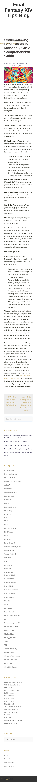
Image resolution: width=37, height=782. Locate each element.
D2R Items (7, 717)
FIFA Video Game (10, 528)
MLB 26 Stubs (9, 701)
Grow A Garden (9, 550)
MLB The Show (9, 593)
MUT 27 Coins (9, 698)
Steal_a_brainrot (9, 638)
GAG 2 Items (8, 715)
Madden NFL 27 (9, 579)
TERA (6, 641)
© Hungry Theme (7, 779)
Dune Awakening (10, 507)
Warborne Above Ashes (12, 656)
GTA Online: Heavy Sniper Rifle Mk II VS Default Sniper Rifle (11, 402)
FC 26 (6, 524)
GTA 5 (6, 561)
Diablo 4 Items (9, 696)
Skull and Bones (9, 634)
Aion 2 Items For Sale (11, 712)
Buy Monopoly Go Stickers (13, 682)
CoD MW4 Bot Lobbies (12, 709)
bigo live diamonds (10, 474)
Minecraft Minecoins (11, 590)
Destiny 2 (7, 500)
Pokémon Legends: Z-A (12, 623)
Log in (6, 755)
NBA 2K (7, 601)
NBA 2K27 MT (9, 704)
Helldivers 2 (8, 569)
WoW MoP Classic (10, 667)
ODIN (6, 604)
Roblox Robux (9, 630)
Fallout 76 (7, 514)
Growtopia (7, 558)
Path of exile (8, 608)
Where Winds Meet (10, 660)
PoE (5, 619)
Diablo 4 (7, 503)
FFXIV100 (21, 63)
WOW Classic (9, 663)
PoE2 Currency (9, 693)
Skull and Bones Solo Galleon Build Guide (17, 445)
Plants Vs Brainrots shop (12, 615)
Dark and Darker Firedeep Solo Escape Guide (18, 449)
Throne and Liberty (10, 649)
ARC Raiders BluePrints (12, 707)
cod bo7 (7, 485)
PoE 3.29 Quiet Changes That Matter (15, 441)
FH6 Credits (8, 687)
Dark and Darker (9, 496)
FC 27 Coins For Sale (11, 690)
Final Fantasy (8, 532)
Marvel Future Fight (10, 582)
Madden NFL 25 (9, 575)
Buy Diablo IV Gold (10, 723)
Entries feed (8, 759)
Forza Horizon (9, 539)
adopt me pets (9, 470)
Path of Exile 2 (9, 612)
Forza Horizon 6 (9, 543)
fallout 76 (7, 517)
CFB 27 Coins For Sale (12, 685)
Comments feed (9, 762)
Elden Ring (8, 511)
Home (2, 43)
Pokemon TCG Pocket (11, 626)
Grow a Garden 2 (10, 554)
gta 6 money (8, 565)
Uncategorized (9, 652)
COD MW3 (8, 489)
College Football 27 (11, 492)
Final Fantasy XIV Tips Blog (19, 10)
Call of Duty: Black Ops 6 (12, 481)
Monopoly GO (11, 43)
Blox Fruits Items (9, 478)
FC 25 (6, 521)
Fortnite (6, 535)
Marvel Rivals (8, 586)
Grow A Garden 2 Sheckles (13, 720)
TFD (5, 645)
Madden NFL (8, 572)
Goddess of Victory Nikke (12, 547)
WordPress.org (9, 766)
